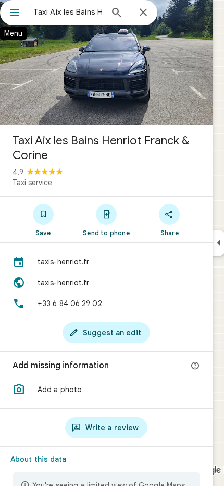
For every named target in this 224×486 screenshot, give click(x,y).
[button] (106, 389)
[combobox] (67, 12)
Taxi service (32, 182)
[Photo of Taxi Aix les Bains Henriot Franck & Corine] (106, 62)
